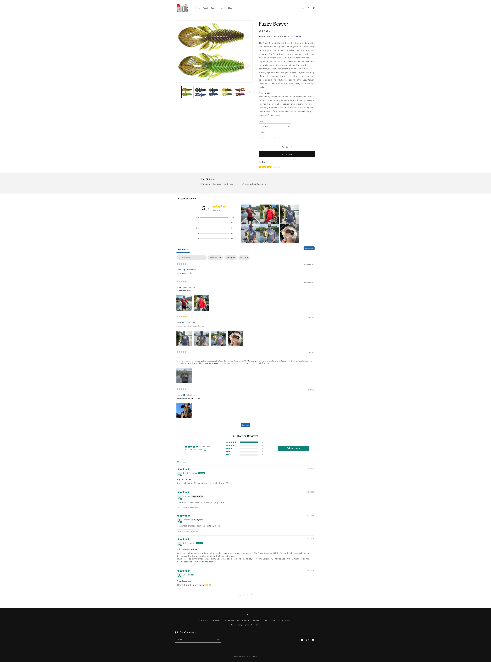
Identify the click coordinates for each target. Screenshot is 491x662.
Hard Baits (216, 620)
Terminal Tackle (242, 620)
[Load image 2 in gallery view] (201, 92)
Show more (245, 425)
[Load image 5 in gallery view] (240, 92)
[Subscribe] (218, 640)
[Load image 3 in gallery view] (214, 92)
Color (261, 121)
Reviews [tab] (183, 249)
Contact (273, 620)
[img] (183, 469)
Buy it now (287, 154)
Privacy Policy (284, 620)
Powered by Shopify (251, 656)
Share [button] (264, 162)
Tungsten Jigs (228, 620)
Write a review (309, 248)
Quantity (262, 133)
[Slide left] (178, 92)
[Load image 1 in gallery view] (187, 92)
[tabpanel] (245, 342)
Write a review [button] (293, 448)
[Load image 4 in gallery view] (227, 92)
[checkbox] (244, 257)
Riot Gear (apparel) (259, 620)
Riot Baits (242, 656)
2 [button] (244, 594)
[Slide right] (250, 92)
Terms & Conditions (252, 625)
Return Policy (236, 625)
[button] (303, 8)
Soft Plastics (204, 620)
